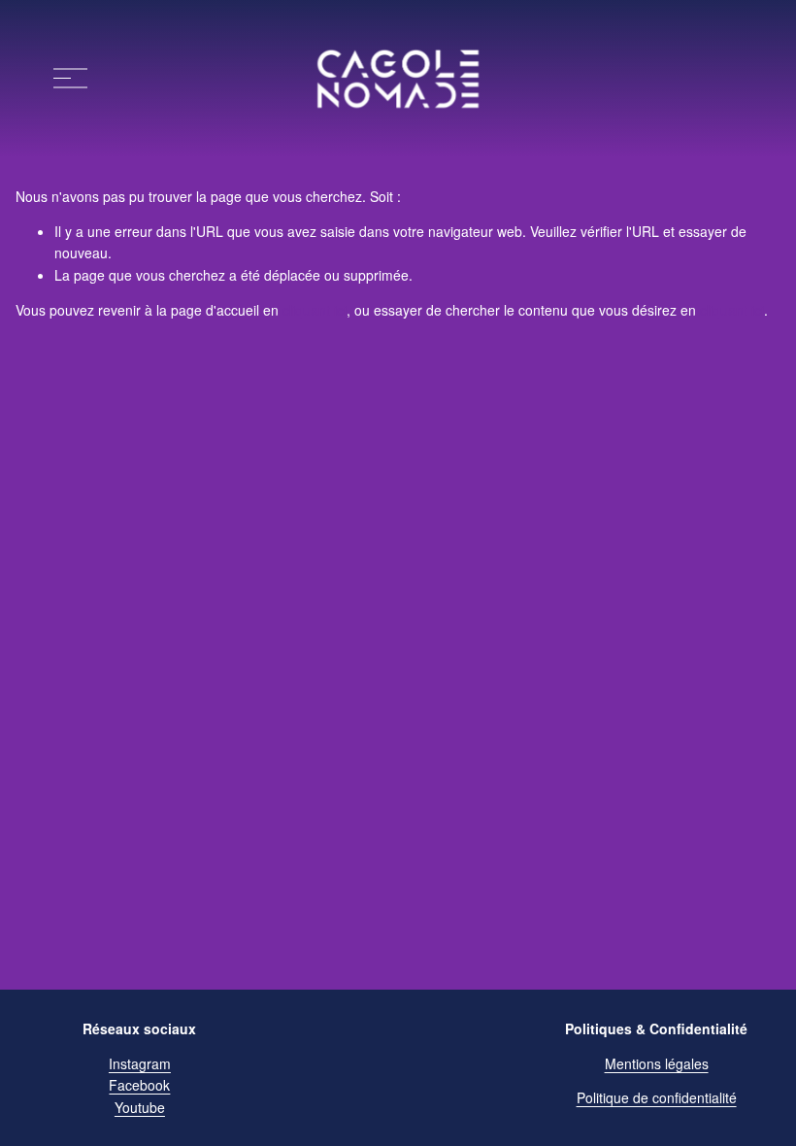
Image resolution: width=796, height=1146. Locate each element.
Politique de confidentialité (657, 1097)
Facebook (139, 1085)
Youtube (140, 1107)
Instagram (140, 1063)
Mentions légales (657, 1063)
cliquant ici (314, 310)
